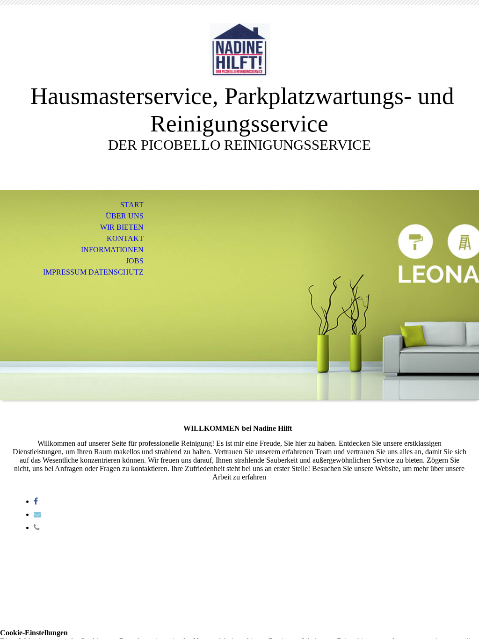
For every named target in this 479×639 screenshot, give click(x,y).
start (132, 205)
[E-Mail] (37, 514)
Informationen (112, 250)
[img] (239, 50)
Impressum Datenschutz (93, 272)
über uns (125, 216)
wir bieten (122, 227)
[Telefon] (37, 527)
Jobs (135, 261)
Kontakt (125, 238)
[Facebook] (36, 501)
